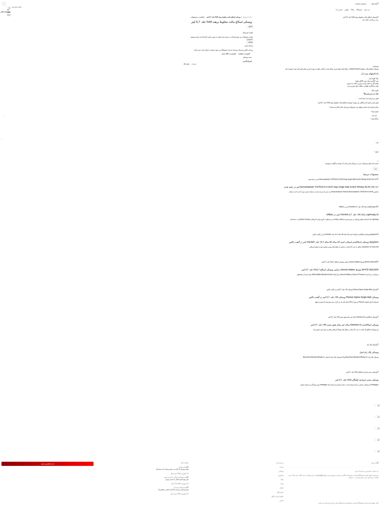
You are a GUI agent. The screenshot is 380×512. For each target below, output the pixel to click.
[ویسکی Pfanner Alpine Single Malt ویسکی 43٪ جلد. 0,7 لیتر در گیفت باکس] (352, 289)
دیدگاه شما (374, 119)
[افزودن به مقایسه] (376, 182)
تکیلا (282, 479)
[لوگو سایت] (375, 3)
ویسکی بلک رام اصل (369, 352)
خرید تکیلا (302, 475)
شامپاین (281, 475)
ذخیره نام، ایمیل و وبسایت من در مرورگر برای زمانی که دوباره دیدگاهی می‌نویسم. (352, 163)
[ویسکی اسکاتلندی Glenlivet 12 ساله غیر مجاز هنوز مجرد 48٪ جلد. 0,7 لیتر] (353, 317)
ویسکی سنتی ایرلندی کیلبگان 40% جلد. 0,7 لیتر (357, 380)
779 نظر (174, 483)
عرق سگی (280, 492)
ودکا (282, 484)
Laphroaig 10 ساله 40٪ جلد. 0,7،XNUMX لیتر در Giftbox (352, 214)
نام (377, 142)
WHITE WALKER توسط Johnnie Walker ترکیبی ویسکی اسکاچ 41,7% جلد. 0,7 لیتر (340, 269)
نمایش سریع (376, 202)
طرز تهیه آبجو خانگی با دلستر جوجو (177, 479)
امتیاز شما (375, 111)
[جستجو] (3, 3)
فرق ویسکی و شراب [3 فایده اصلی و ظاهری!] (173, 489)
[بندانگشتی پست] (184, 467)
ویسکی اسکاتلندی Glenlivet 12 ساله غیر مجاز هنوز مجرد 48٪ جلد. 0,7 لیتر (345, 324)
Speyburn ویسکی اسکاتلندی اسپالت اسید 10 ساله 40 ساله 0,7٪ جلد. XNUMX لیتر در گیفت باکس (334, 242)
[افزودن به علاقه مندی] (376, 195)
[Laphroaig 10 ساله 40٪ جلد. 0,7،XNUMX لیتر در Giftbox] (359, 207)
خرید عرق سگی (362, 477)
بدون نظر (174, 473)
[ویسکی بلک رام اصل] (373, 344)
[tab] (193, 64)
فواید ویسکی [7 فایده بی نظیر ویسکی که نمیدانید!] (172, 469)
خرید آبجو (371, 477)
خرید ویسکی (311, 475)
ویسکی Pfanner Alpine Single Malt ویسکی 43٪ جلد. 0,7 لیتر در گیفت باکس (344, 297)
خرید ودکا (295, 475)
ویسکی (244, 17)
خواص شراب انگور (277, 496)
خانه (250, 17)
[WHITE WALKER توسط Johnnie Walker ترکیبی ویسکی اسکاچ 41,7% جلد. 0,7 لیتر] (350, 262)
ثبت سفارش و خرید (47, 464)
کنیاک (282, 488)
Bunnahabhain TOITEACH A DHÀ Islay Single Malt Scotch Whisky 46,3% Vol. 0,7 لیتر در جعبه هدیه (331, 187)
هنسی (282, 500)
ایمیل (376, 152)
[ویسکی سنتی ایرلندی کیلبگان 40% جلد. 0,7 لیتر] (362, 372)
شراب (281, 467)
